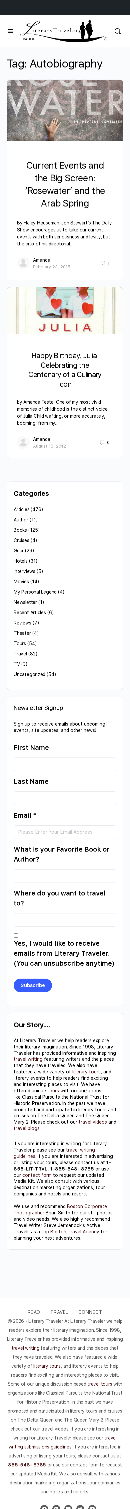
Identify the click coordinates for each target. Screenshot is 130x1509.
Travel (20, 653)
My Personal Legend (35, 592)
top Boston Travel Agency (70, 1231)
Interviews (24, 571)
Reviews (22, 622)
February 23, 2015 (51, 266)
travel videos (93, 1122)
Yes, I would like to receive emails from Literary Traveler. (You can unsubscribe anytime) (64, 953)
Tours (20, 643)
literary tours (86, 1071)
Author (21, 519)
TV (17, 664)
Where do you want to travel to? (60, 898)
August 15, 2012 (49, 446)
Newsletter (25, 602)
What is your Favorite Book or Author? (61, 854)
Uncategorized (29, 674)
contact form (37, 1175)
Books (20, 530)
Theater (22, 633)
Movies (21, 581)
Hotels (21, 561)
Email (25, 815)
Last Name (31, 781)
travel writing (28, 1059)
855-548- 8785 (27, 1464)
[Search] (118, 31)
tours (53, 1090)
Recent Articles (30, 612)
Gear (19, 550)
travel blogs (27, 1128)
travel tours (99, 1384)
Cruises (21, 540)
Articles (21, 509)
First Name (31, 748)
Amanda (41, 260)
